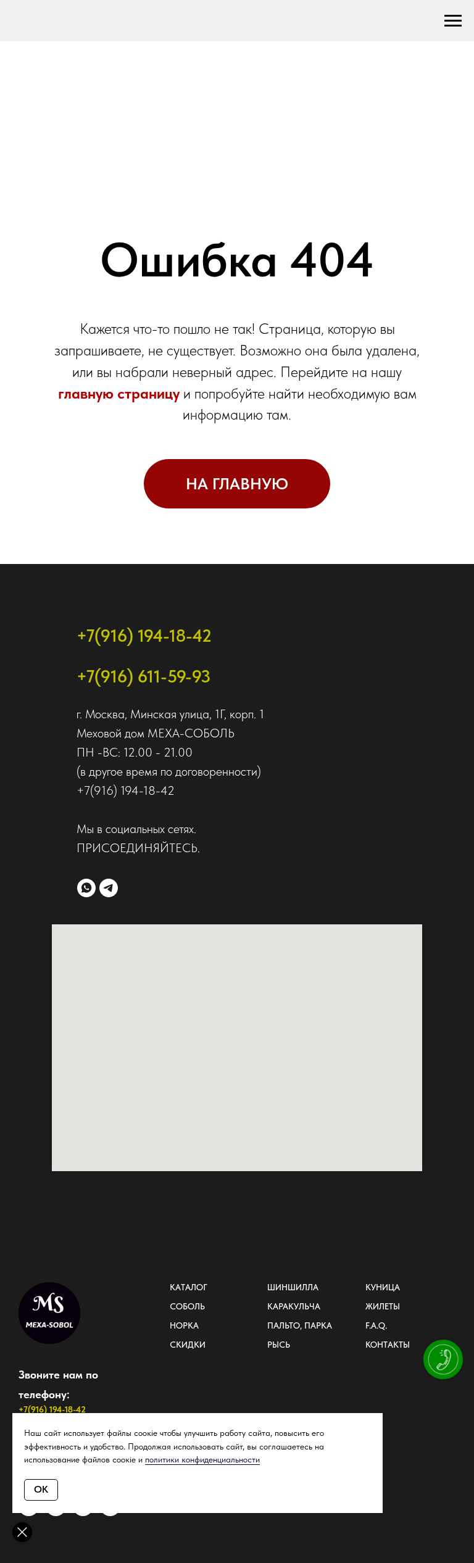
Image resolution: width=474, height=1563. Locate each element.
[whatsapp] (86, 888)
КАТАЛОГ (188, 1287)
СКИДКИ (188, 1344)
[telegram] (108, 888)
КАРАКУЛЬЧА (293, 1306)
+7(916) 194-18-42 (144, 635)
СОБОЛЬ (187, 1306)
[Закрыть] (22, 1532)
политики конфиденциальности (202, 1459)
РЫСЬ (278, 1344)
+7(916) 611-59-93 (143, 676)
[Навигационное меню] (453, 21)
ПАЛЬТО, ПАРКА (299, 1325)
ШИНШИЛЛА (292, 1287)
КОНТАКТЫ (387, 1344)
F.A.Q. (376, 1325)
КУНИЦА (382, 1287)
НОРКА (184, 1325)
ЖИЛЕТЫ (382, 1306)
